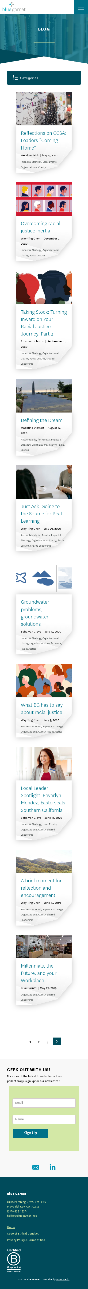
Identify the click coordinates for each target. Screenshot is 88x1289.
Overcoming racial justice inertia (40, 226)
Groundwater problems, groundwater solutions (35, 612)
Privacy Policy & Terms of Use (26, 1239)
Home (11, 1226)
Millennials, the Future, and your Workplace (39, 973)
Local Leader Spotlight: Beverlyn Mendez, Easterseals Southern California (43, 798)
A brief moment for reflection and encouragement (41, 887)
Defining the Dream (41, 419)
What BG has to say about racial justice (42, 708)
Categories (29, 78)
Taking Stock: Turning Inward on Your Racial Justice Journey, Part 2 (44, 322)
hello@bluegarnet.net (22, 1215)
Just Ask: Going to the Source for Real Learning (41, 513)
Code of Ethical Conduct (23, 1233)
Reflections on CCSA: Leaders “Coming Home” (43, 140)
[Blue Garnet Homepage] (14, 7)
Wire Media (62, 1279)
